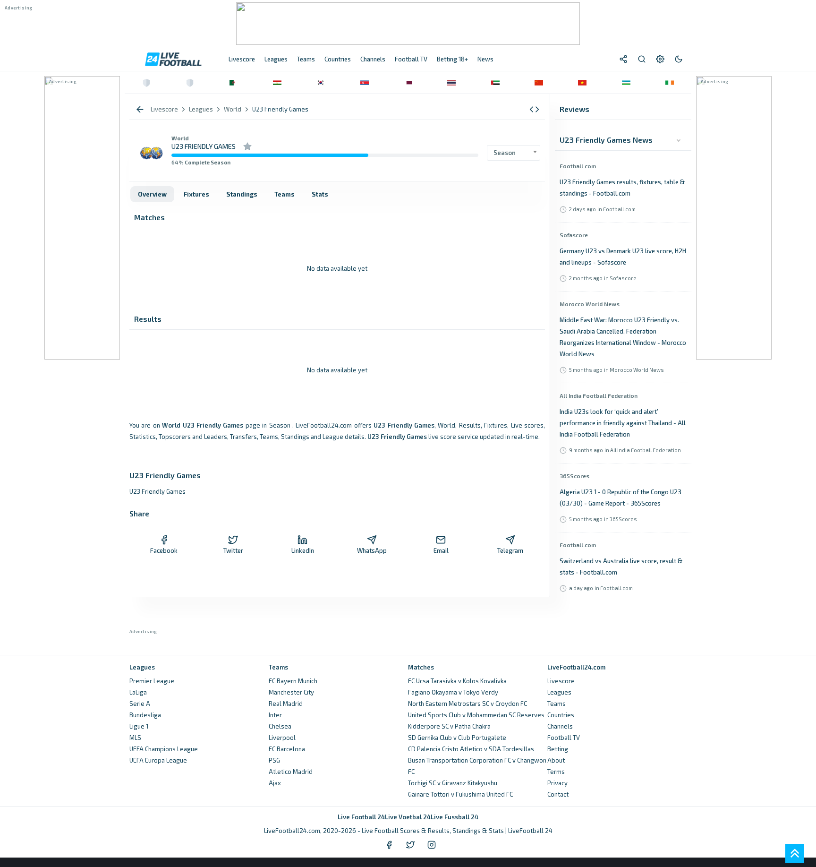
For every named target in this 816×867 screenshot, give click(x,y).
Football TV (563, 737)
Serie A (139, 703)
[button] (534, 109)
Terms (556, 771)
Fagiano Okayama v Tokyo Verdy (453, 692)
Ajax (275, 783)
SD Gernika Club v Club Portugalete (457, 737)
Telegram (510, 550)
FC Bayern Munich (293, 681)
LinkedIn (302, 550)
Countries (560, 715)
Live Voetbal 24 (408, 817)
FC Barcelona (287, 749)
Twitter (233, 550)
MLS (135, 737)
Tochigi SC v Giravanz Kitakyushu (452, 783)
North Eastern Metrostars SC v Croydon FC (467, 703)
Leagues (559, 692)
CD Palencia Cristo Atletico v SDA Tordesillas (471, 749)
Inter (275, 715)
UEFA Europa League (158, 760)
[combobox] (513, 153)
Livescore (561, 681)
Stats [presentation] (320, 194)
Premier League (151, 681)
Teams (556, 703)
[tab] (152, 194)
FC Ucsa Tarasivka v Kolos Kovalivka (457, 681)
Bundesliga (145, 715)
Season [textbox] (504, 152)
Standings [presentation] (241, 194)
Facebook (164, 550)
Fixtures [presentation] (196, 194)
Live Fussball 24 (454, 817)
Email (441, 550)
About (556, 760)
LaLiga (138, 692)
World (180, 138)
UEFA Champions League (163, 749)
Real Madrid (286, 703)
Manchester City (291, 692)
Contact (558, 794)
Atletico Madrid (291, 771)
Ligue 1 (138, 726)
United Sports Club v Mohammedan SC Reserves (476, 715)
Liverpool (282, 737)
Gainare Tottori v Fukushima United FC (460, 794)
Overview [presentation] (152, 194)
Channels (560, 726)
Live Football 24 (361, 817)
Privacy (557, 783)
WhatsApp (372, 550)
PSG (274, 760)
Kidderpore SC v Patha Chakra (449, 726)
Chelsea (280, 726)
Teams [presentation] (284, 194)
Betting (557, 749)
